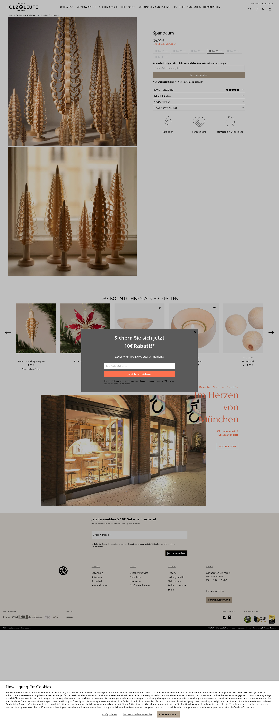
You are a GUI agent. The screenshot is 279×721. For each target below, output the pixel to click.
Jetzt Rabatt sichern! (139, 374)
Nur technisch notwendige (137, 714)
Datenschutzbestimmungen (125, 381)
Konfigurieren (109, 714)
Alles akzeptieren (168, 714)
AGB (165, 381)
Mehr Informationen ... (246, 707)
